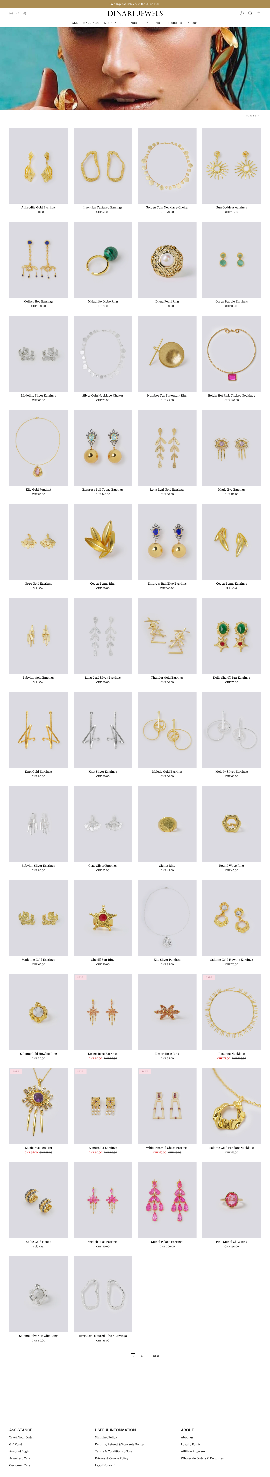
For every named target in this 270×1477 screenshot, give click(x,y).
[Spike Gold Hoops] (38, 1200)
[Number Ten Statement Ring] (167, 354)
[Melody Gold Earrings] (167, 730)
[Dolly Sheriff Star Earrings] (231, 636)
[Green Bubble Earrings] (231, 260)
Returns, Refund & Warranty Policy (119, 1444)
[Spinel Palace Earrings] (167, 1200)
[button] (250, 13)
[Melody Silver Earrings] (231, 730)
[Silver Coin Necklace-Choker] (103, 354)
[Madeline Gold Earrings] (38, 918)
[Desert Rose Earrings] (103, 1012)
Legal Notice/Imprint (109, 1465)
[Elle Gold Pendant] (38, 448)
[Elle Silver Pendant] (167, 918)
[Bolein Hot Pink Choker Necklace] (231, 354)
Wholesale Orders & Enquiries (202, 1458)
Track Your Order (21, 1437)
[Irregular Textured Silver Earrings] (103, 1294)
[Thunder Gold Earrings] (167, 636)
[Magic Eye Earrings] (231, 448)
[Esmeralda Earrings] (103, 1106)
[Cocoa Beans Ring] (103, 542)
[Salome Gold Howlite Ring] (38, 1012)
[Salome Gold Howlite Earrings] (231, 918)
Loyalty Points (191, 1444)
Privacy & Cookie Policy (111, 1458)
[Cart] (258, 13)
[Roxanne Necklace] (231, 1012)
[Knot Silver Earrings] (103, 730)
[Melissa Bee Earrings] (38, 260)
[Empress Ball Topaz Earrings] (103, 448)
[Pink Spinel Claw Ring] (231, 1200)
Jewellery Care (19, 1458)
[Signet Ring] (167, 824)
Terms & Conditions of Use (113, 1451)
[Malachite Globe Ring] (103, 260)
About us (187, 1437)
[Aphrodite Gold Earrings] (38, 166)
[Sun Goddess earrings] (231, 166)
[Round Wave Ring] (231, 824)
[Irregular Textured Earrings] (103, 166)
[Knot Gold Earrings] (38, 730)
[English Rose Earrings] (103, 1200)
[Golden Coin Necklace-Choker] (167, 166)
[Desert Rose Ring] (167, 1012)
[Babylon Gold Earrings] (38, 636)
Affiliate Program (193, 1451)
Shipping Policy (106, 1437)
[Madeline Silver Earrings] (38, 354)
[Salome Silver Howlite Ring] (38, 1294)
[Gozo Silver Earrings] (103, 824)
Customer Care (19, 1465)
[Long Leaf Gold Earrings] (167, 448)
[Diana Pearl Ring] (167, 260)
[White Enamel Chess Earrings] (167, 1106)
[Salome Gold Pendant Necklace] (231, 1106)
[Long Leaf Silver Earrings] (103, 636)
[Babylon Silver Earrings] (38, 824)
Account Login (19, 1451)
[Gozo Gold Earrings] (38, 542)
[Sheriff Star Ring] (103, 918)
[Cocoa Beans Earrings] (231, 542)
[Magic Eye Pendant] (38, 1106)
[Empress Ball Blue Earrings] (167, 542)
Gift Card (15, 1444)
